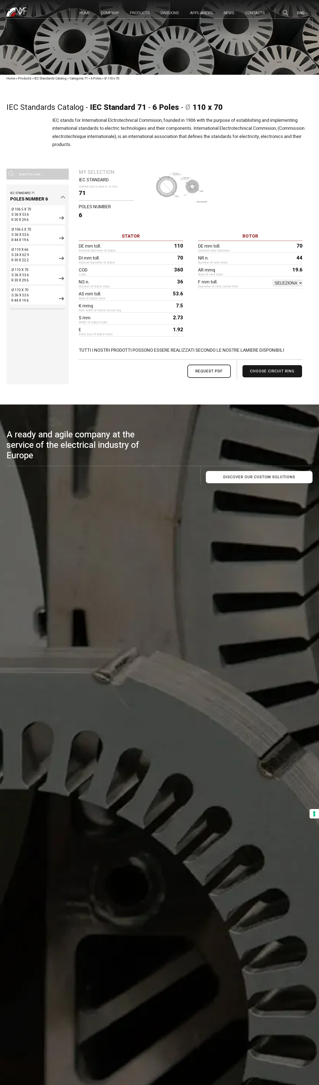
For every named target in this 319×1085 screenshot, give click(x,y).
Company (110, 13)
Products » (26, 78)
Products (140, 13)
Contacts (255, 13)
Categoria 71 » (80, 78)
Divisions (170, 13)
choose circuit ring (272, 371)
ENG (301, 13)
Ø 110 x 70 (111, 78)
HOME (85, 13)
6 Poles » (97, 78)
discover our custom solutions (259, 477)
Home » (11, 78)
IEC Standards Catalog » (51, 78)
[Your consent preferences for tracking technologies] (314, 813)
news (229, 13)
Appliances (201, 13)
